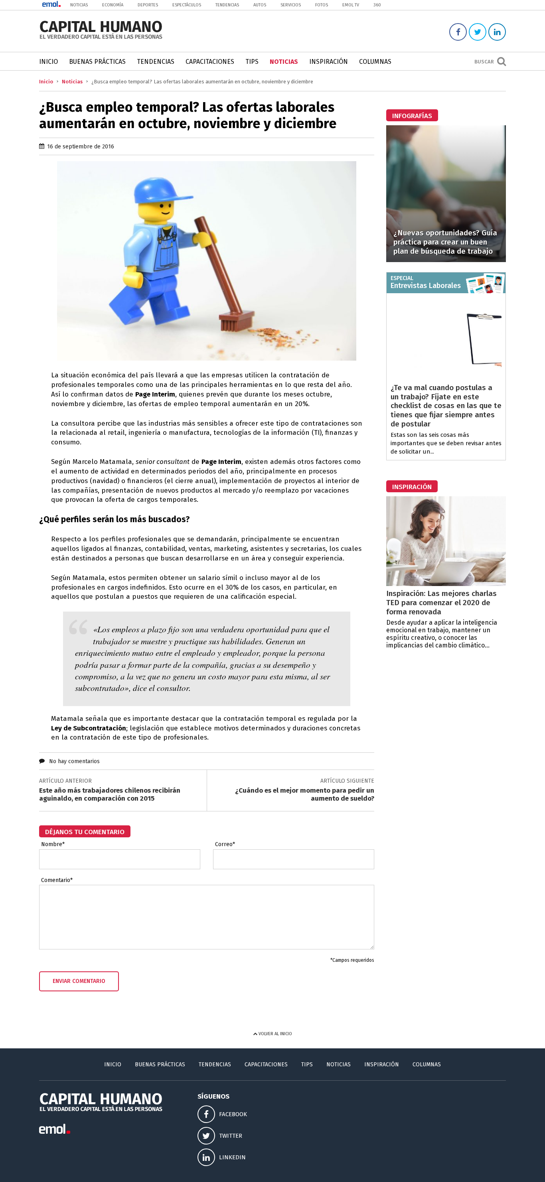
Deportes (148, 5)
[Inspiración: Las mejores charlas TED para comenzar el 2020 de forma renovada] (446, 584)
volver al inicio (274, 1033)
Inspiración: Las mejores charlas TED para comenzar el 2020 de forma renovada (441, 602)
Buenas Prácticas (97, 61)
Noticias (79, 5)
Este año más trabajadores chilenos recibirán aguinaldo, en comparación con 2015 (109, 794)
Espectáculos (186, 5)
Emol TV (350, 5)
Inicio (48, 61)
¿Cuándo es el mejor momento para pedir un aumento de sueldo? (304, 794)
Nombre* (53, 844)
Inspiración (328, 61)
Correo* (225, 844)
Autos (259, 5)
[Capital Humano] (101, 38)
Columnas (375, 61)
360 (377, 5)
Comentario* (57, 880)
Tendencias (227, 5)
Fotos (321, 5)
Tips (252, 61)
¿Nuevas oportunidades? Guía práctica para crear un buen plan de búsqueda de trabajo (445, 242)
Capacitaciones (210, 61)
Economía (112, 5)
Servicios (290, 5)
